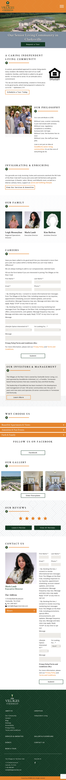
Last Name (38, 279)
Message (8, 317)
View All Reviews (47, 528)
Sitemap (8, 723)
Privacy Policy (38, 347)
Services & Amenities (14, 736)
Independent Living (41, 716)
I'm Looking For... (41, 326)
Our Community (10, 716)
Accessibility (9, 725)
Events (8, 742)
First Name (9, 279)
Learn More (18, 397)
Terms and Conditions (47, 675)
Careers (8, 718)
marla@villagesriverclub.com (17, 606)
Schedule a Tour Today (17, 92)
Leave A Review (18, 528)
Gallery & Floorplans (43, 736)
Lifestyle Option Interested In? (17, 326)
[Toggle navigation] (62, 6)
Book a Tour (10, 749)
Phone (37, 286)
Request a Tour (33, 44)
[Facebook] (35, 762)
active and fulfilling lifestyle (41, 183)
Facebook (33, 453)
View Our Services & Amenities (20, 187)
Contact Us (39, 742)
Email (7, 286)
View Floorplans (33, 496)
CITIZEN (30, 778)
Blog (6, 720)
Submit (33, 356)
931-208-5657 (12, 603)
